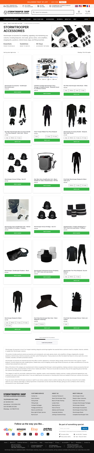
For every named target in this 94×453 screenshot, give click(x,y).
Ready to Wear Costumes (79, 398)
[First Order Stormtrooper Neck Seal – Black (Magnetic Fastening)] (47, 302)
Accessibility (65, 442)
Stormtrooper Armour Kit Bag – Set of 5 (15, 179)
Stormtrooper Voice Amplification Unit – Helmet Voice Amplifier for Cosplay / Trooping (17, 227)
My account (79, 13)
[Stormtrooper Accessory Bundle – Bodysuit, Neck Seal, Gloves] (76, 115)
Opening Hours (56, 405)
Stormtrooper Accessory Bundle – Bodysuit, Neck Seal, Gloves (75, 132)
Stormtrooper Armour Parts (80, 410)
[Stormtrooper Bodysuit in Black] (17, 302)
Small (77, 90)
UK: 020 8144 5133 (8, 402)
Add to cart (76, 94)
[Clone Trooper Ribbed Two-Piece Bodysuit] (47, 115)
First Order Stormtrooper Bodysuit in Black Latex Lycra (75, 179)
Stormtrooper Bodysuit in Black (13, 318)
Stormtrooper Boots (78, 412)
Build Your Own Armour (79, 400)
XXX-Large (8, 325)
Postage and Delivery (37, 407)
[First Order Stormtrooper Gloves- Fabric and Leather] (76, 302)
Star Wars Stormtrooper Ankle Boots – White (75, 85)
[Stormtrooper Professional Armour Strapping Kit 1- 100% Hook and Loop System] (47, 254)
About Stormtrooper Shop (59, 398)
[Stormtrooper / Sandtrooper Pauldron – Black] (17, 254)
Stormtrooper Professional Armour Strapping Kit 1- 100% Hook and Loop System (46, 271)
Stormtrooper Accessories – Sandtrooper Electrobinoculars (16, 86)
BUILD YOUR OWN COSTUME (15, 23)
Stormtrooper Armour (78, 396)
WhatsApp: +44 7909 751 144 (11, 409)
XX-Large (25, 137)
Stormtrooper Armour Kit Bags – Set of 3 (45, 226)
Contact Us (34, 396)
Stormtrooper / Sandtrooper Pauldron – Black (17, 270)
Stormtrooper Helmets (79, 405)
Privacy (57, 442)
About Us (12, 442)
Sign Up (85, 428)
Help (41, 442)
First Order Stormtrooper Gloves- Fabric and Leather (75, 318)
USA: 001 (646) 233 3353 (10, 406)
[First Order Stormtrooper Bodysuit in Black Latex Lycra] (76, 163)
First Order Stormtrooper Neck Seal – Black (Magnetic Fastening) (45, 318)
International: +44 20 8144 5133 (12, 404)
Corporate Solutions (57, 412)
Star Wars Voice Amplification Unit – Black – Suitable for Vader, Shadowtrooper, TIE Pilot (46, 179)
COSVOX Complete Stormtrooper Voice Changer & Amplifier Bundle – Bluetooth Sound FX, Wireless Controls (46, 87)
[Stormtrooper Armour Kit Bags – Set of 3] (47, 210)
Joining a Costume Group (58, 414)
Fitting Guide (34, 403)
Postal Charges (49, 442)
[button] (87, 19)
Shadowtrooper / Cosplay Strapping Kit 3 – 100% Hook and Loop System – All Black (75, 227)
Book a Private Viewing (58, 400)
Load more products (47, 342)
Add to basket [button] (17, 92)
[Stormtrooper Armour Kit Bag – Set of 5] (17, 163)
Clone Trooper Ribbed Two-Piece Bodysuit (45, 131)
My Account (34, 414)
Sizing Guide (34, 400)
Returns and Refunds (37, 410)
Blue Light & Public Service (38, 412)
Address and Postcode (58, 410)
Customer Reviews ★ (57, 396)
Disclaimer (78, 442)
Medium (71, 90)
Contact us (87, 13)
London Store (55, 403)
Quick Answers (35, 398)
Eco (72, 442)
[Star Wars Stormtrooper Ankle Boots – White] (76, 69)
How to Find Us (56, 407)
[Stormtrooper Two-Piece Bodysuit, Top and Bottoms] (76, 254)
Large (66, 90)
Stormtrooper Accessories (80, 407)
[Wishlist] (28, 57)
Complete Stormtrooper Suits (80, 414)
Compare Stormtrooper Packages (81, 403)
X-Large (82, 90)
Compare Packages (36, 405)
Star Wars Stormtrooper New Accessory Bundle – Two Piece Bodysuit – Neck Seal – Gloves (17, 132)
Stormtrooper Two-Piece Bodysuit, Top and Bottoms (75, 271)
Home (5, 23)
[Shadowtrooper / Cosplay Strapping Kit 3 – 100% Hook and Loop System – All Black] (76, 210)
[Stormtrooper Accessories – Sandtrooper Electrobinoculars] (17, 69)
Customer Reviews (22, 442)
